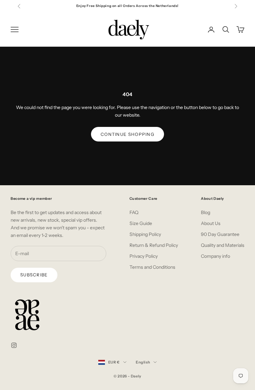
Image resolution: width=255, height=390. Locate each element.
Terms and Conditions (152, 267)
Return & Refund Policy (153, 245)
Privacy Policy (143, 256)
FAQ (133, 212)
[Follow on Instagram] (14, 345)
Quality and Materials (222, 245)
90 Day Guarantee (220, 234)
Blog (205, 212)
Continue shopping (127, 134)
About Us (210, 223)
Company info (215, 256)
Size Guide (140, 223)
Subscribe (34, 274)
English (143, 362)
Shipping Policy (145, 234)
